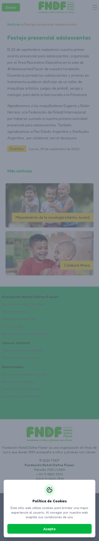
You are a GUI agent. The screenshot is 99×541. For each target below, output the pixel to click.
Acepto (49, 528)
